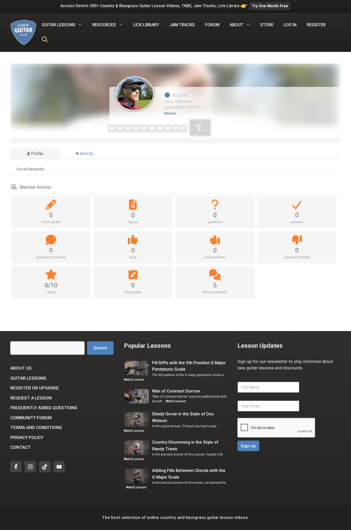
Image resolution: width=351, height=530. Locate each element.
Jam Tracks (182, 24)
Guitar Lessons (28, 378)
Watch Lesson (134, 379)
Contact (20, 447)
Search (100, 347)
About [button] (236, 24)
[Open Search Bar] (45, 40)
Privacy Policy (26, 437)
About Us (21, 368)
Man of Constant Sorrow (176, 391)
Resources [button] (104, 24)
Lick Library (146, 24)
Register (316, 24)
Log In (290, 24)
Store (266, 24)
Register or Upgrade (34, 387)
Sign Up (248, 446)
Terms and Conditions (36, 427)
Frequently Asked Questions (43, 407)
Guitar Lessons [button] (58, 24)
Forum (212, 24)
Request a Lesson (31, 397)
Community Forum (31, 417)
